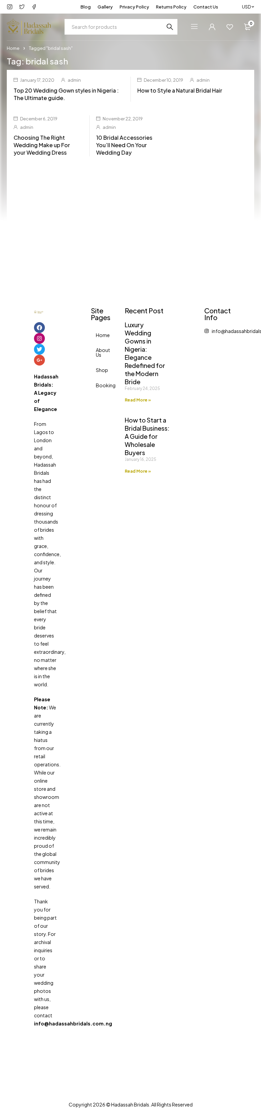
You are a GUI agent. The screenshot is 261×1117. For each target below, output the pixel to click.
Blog (86, 6)
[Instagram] (39, 338)
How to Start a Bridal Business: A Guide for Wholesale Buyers (147, 436)
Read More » (138, 400)
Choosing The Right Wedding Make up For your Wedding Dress (42, 145)
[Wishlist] (230, 27)
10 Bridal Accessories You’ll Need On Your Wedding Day (124, 145)
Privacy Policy (134, 6)
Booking (98, 385)
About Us (98, 352)
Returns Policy (171, 6)
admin (74, 80)
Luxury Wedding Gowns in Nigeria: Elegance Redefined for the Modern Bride (145, 353)
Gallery (105, 6)
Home (13, 48)
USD (246, 6)
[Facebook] (39, 327)
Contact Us (205, 6)
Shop (98, 370)
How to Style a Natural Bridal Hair (179, 90)
